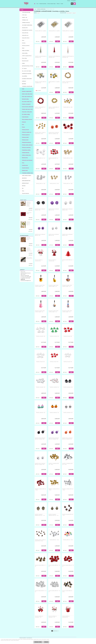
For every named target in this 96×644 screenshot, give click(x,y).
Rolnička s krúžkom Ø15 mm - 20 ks (40, 489)
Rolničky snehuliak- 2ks (40, 387)
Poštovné (58, 3)
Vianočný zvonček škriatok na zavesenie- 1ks (40, 57)
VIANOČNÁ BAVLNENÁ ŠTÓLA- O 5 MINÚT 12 (28, 223)
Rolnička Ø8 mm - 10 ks (54, 539)
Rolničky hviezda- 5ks (68, 336)
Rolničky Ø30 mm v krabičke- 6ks (54, 82)
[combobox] (69, 13)
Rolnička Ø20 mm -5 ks (68, 132)
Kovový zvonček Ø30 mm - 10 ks (67, 591)
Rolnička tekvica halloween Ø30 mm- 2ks (40, 235)
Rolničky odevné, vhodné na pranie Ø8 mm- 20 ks (40, 133)
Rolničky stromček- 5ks (40, 336)
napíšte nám (23, 279)
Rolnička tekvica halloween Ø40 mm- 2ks (40, 209)
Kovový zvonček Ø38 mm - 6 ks (40, 566)
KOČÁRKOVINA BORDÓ (28, 213)
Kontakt (62, 3)
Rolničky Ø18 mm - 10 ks (68, 539)
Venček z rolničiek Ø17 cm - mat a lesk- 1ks (67, 82)
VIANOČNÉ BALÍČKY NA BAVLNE (28, 238)
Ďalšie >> (56, 630)
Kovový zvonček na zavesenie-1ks (38, 260)
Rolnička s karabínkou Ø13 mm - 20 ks (54, 464)
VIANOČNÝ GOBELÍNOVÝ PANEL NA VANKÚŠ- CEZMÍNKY (28, 204)
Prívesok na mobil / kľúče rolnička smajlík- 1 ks (40, 286)
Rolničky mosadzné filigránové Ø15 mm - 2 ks (40, 515)
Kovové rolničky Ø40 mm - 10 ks (54, 566)
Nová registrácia (73, 0)
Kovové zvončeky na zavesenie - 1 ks (39, 617)
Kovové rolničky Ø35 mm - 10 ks (68, 566)
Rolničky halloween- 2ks (68, 387)
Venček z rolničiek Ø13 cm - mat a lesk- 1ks (54, 108)
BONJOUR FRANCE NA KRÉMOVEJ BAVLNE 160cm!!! (29, 249)
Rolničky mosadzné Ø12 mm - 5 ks (67, 515)
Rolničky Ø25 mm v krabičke (40, 30)
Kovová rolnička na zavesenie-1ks (66, 617)
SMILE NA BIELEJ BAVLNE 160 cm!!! (29, 258)
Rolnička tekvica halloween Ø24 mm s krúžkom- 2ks (54, 133)
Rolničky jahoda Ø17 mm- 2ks (53, 159)
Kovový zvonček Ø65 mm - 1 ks (67, 260)
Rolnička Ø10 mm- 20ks (67, 107)
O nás (37, 3)
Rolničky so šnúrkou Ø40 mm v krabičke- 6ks (40, 82)
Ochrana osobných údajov (51, 3)
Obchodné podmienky (42, 3)
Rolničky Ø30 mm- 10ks (67, 158)
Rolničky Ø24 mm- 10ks (54, 183)
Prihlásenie (68, 0)
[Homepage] (34, 3)
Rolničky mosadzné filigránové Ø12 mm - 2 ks (53, 515)
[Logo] (26, 3)
